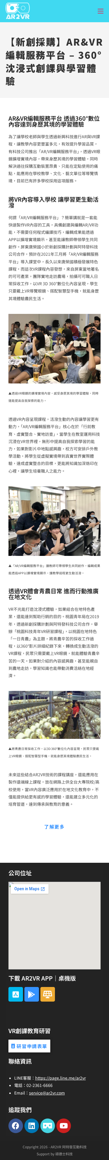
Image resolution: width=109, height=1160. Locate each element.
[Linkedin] (31, 1125)
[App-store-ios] (15, 994)
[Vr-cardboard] (47, 1125)
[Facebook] (15, 1125)
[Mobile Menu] (100, 11)
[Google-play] (31, 994)
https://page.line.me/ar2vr (60, 1078)
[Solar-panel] (47, 994)
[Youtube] (63, 1125)
